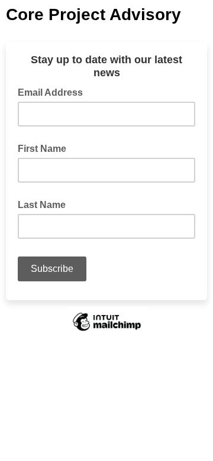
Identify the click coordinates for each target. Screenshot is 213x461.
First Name (42, 149)
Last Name (42, 205)
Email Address (54, 91)
